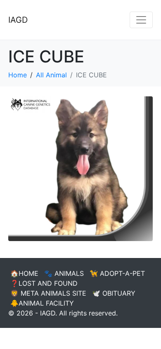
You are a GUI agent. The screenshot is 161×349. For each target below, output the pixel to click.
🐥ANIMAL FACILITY (42, 303)
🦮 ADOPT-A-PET (117, 273)
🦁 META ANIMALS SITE (48, 293)
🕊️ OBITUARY (113, 293)
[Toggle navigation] (141, 20)
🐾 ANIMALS (64, 273)
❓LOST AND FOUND (44, 283)
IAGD (18, 20)
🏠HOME (24, 273)
